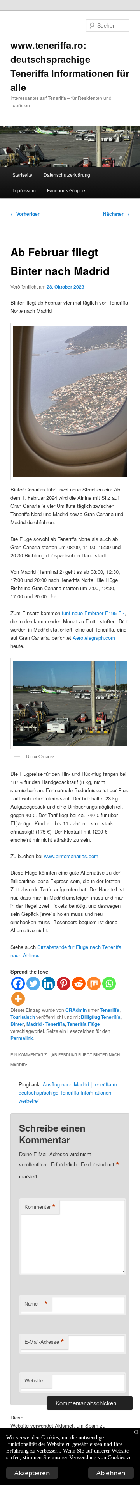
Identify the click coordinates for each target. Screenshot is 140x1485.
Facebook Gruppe (66, 190)
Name (36, 1303)
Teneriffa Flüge (83, 1023)
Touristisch (22, 1016)
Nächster (116, 213)
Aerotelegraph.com (94, 637)
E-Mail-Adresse (44, 1342)
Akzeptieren (32, 1472)
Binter (17, 1023)
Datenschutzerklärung (67, 174)
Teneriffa (109, 1009)
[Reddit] (79, 983)
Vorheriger (25, 213)
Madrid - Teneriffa (45, 1023)
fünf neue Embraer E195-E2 (93, 613)
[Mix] (94, 983)
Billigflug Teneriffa (101, 1016)
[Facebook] (18, 983)
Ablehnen (111, 1472)
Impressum (24, 190)
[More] (18, 999)
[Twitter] (33, 983)
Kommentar (40, 1207)
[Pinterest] (63, 983)
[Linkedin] (48, 983)
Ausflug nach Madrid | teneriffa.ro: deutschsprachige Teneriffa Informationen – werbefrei (69, 1092)
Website (33, 1380)
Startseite (22, 174)
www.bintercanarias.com (71, 856)
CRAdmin (76, 1009)
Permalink (21, 1037)
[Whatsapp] (109, 983)
